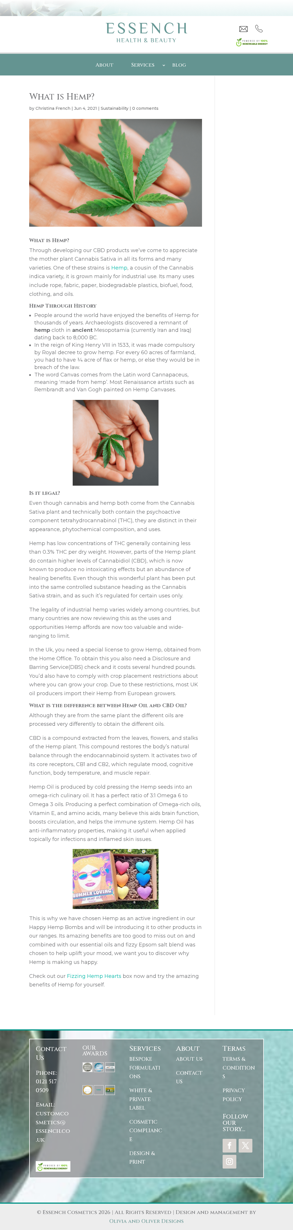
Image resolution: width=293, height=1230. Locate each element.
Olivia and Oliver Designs (146, 1221)
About (105, 66)
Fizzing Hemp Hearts (94, 976)
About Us (189, 1059)
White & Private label (140, 1099)
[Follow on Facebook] (229, 1146)
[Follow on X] (245, 1146)
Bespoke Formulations (144, 1068)
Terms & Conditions (239, 1068)
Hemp (119, 268)
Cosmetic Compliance (145, 1131)
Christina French (52, 108)
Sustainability (114, 108)
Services (143, 66)
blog (179, 66)
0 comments (145, 108)
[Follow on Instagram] (229, 1162)
